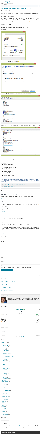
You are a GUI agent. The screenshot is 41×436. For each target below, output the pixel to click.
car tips (4, 348)
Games (4, 385)
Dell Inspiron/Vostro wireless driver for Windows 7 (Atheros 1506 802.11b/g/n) (16, 179)
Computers (13, 184)
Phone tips (5, 369)
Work (3, 411)
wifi (15, 186)
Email (2, 257)
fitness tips (5, 359)
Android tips (5, 345)
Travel (3, 406)
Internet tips (5, 361)
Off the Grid (5, 368)
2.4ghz (4, 186)
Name (2, 253)
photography (4, 403)
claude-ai (4, 380)
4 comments (17, 10)
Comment (3, 241)
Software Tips (6, 372)
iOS (4, 363)
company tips (5, 351)
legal (4, 364)
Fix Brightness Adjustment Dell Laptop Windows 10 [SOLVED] (22, 180)
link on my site (21, 425)
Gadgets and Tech (18, 184)
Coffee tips (5, 350)
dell (14, 186)
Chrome (4, 349)
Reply (2, 198)
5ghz (7, 186)
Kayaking (5, 387)
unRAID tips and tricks (8, 356)
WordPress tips (6, 378)
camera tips (5, 346)
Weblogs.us (5, 414)
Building (5, 394)
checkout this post (32, 161)
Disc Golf (5, 384)
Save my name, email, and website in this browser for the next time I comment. (16, 267)
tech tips (23, 184)
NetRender (5, 412)
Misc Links (4, 401)
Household (4, 397)
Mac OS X (6, 354)
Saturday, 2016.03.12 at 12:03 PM (12, 194)
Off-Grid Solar (19, 309)
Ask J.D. (4, 184)
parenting (4, 402)
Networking (5, 366)
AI (3, 344)
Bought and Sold (6, 390)
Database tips (6, 357)
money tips (5, 365)
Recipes (3, 405)
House (4, 360)
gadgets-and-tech (5, 396)
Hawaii (4, 408)
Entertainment (5, 382)
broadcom (11, 186)
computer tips (8, 184)
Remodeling (5, 399)
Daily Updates (5, 381)
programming (5, 370)
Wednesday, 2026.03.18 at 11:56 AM (10, 222)
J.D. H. (13, 10)
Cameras (5, 391)
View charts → (23, 336)
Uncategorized (5, 409)
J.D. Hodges (6, 295)
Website (2, 261)
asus (8, 186)
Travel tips (5, 376)
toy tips (4, 374)
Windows (5, 377)
